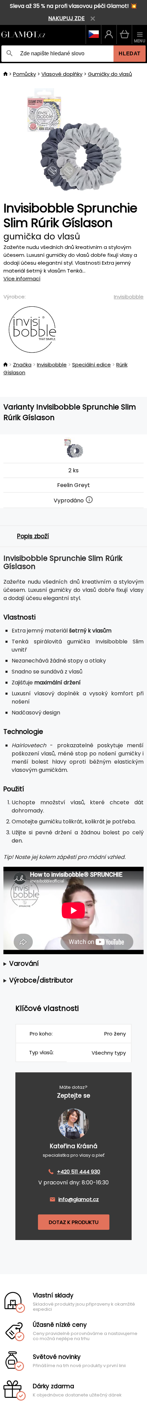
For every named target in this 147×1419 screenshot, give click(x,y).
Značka (22, 364)
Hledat (130, 53)
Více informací (21, 278)
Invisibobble (129, 296)
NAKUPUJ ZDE (66, 18)
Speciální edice (91, 364)
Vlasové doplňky (61, 74)
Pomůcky (24, 74)
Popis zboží (33, 536)
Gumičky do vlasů (110, 74)
